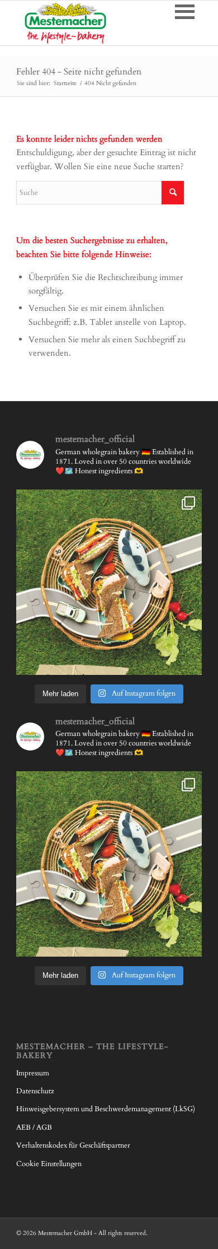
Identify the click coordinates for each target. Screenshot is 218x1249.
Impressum (32, 1073)
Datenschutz (35, 1091)
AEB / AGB (34, 1127)
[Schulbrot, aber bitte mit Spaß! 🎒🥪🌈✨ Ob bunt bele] (109, 582)
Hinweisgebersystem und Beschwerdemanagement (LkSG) (105, 1109)
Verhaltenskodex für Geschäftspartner (73, 1145)
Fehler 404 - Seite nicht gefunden (78, 72)
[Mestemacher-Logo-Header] (90, 23)
